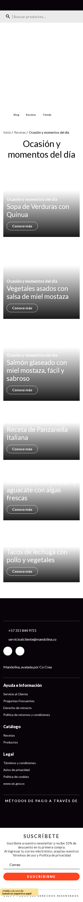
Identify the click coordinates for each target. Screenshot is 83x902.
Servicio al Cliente (15, 694)
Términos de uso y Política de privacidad (41, 855)
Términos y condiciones (19, 763)
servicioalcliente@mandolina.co (32, 639)
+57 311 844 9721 (22, 630)
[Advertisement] (41, 66)
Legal (8, 754)
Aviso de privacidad (16, 770)
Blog (16, 114)
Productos (10, 742)
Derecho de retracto (17, 708)
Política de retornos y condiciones (26, 715)
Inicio (7, 132)
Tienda (46, 114)
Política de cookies (16, 777)
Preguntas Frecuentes (19, 701)
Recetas (31, 114)
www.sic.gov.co (14, 783)
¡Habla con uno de (17, 892)
